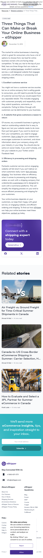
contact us (15, 213)
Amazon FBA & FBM (31, 507)
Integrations (5, 533)
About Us (5, 492)
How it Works (6, 497)
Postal (26, 497)
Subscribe (20, 448)
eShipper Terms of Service (10, 504)
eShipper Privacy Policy (9, 507)
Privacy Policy (5, 552)
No (32, 7)
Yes (29, 7)
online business (17, 69)
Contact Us (5, 525)
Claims (4, 528)
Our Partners (6, 494)
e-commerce (18, 183)
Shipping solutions (17, 11)
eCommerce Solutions (9, 502)
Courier (26, 502)
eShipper (37, 207)
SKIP (26, 500)
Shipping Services (7, 499)
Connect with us (13, 245)
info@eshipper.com (14, 480)
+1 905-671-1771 (13, 474)
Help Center (5, 530)
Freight (26, 505)
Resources (5, 11)
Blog (25, 495)
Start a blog (16, 136)
